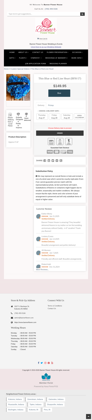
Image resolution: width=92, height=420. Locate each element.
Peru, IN (47, 410)
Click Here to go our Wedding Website (46, 47)
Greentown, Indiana (35, 399)
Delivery (41, 105)
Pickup (51, 105)
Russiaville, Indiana (16, 404)
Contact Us (37, 52)
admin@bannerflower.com (24, 318)
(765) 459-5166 (51, 9)
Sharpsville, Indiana (55, 404)
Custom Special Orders (20, 69)
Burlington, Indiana (15, 410)
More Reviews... (42, 270)
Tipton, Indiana (35, 404)
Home (12, 52)
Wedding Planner (58, 63)
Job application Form (35, 63)
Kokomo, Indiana (15, 399)
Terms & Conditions (55, 306)
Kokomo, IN (33, 410)
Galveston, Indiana (56, 399)
